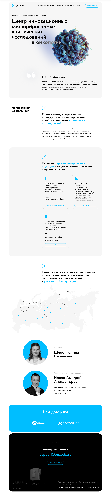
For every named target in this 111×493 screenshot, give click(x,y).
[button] (55, 205)
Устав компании (62, 485)
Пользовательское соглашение (88, 482)
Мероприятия (69, 6)
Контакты (78, 6)
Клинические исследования (45, 6)
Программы (59, 6)
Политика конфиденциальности (67, 482)
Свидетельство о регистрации (67, 487)
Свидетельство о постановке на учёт (88, 487)
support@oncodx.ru (55, 454)
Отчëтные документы (76, 485)
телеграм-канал (55, 449)
